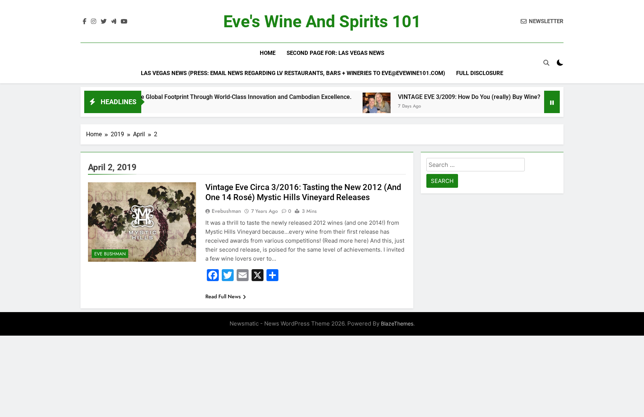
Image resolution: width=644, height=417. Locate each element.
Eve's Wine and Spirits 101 (322, 21)
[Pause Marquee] (552, 102)
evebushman (226, 211)
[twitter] (103, 21)
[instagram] (93, 21)
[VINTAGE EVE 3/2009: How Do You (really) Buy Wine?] (362, 107)
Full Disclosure (479, 73)
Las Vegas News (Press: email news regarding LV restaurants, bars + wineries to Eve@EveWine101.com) (293, 73)
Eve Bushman (110, 253)
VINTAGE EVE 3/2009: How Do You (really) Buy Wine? (454, 96)
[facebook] (84, 21)
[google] (114, 21)
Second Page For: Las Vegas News (335, 53)
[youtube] (124, 21)
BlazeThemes (397, 323)
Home (267, 53)
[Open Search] (546, 63)
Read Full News (223, 296)
